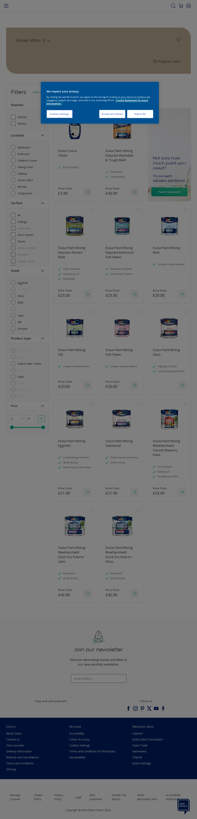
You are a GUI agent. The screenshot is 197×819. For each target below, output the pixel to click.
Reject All (140, 113)
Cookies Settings (59, 113)
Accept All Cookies (112, 113)
